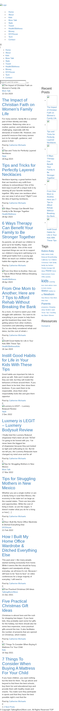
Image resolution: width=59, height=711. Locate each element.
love (42, 285)
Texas (43, 312)
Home (8, 50)
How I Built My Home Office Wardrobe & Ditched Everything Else (19, 545)
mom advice (49, 285)
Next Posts (10, 707)
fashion (50, 265)
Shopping (52, 307)
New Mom (53, 298)
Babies (44, 251)
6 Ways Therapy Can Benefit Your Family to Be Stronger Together (18, 230)
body (52, 254)
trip (42, 315)
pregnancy (45, 307)
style (53, 310)
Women (51, 315)
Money (8, 69)
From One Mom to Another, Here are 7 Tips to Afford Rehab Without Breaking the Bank (19, 297)
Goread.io (45, 326)
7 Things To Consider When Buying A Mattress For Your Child (18, 666)
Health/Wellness (12, 66)
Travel (8, 64)
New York (44, 300)
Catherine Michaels (17, 145)
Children (54, 260)
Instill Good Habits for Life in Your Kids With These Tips (19, 362)
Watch (46, 315)
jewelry (48, 277)
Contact (12, 39)
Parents (46, 303)
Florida (43, 268)
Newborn (49, 294)
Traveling (53, 312)
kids (45, 281)
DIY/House (10, 72)
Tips (47, 312)
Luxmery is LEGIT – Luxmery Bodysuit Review (18, 425)
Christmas (44, 262)
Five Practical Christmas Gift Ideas (15, 606)
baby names (45, 254)
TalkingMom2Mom (10, 592)
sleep (43, 310)
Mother (44, 291)
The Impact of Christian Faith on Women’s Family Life (18, 107)
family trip (44, 265)
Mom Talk (9, 58)
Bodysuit (44, 257)
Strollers (48, 310)
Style (7, 61)
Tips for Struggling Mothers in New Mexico (19, 483)
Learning (52, 282)
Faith (50, 262)
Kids (7, 55)
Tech (7, 75)
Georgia (49, 268)
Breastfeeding (52, 257)
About (8, 53)
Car (49, 260)
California (44, 260)
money (49, 288)
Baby (51, 251)
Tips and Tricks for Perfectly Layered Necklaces (19, 170)
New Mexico (45, 298)
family (55, 262)
